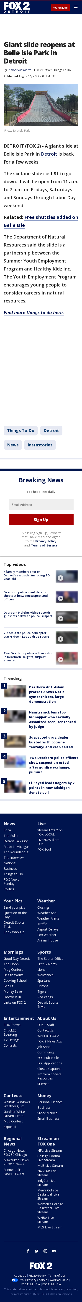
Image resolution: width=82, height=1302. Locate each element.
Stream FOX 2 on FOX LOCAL (50, 832)
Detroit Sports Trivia (14, 924)
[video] (67, 576)
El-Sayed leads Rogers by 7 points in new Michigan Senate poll (51, 788)
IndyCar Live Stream (46, 1182)
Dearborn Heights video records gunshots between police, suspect (28, 614)
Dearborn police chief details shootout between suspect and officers (26, 595)
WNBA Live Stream (45, 1219)
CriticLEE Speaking (10, 1032)
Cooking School (15, 980)
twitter (36, 1251)
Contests (10, 1045)
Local (8, 830)
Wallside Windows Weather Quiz (17, 1104)
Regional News (13, 1141)
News (12, 445)
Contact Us (45, 1030)
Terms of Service (44, 545)
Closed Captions (49, 1068)
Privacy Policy (45, 541)
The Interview (14, 857)
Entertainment (19, 1018)
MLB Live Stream (50, 1165)
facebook (28, 1251)
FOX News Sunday (11, 881)
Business (10, 868)
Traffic (42, 924)
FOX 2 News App (49, 1041)
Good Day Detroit (17, 958)
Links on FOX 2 (15, 1002)
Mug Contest (13, 969)
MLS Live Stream (49, 1227)
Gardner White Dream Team (14, 1113)
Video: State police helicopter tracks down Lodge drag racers (26, 635)
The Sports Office (50, 958)
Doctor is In (12, 997)
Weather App (46, 913)
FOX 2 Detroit (42, 70)
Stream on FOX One (48, 1141)
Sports (44, 952)
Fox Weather (46, 935)
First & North (47, 964)
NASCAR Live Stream (47, 1173)
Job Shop (44, 1047)
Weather (46, 901)
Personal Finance (50, 1102)
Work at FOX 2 (48, 1036)
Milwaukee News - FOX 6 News (16, 1162)
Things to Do (13, 874)
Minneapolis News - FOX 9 (14, 1171)
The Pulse (11, 835)
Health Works (13, 975)
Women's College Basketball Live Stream (50, 1208)
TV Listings (12, 1040)
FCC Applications (49, 1063)
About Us (46, 1018)
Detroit (49, 154)
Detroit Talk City (16, 841)
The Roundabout (16, 852)
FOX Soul (44, 849)
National (10, 863)
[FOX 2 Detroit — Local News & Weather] (17, 7)
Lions (41, 969)
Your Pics (13, 901)
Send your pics (14, 907)
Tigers (41, 991)
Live (41, 823)
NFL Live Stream (49, 1150)
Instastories (40, 445)
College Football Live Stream (49, 1158)
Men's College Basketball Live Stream (48, 1194)
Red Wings (45, 997)
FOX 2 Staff (45, 1025)
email (54, 1251)
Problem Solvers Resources (49, 1076)
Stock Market (47, 1113)
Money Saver (13, 991)
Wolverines (45, 975)
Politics (9, 889)
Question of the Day (15, 915)
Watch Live (60, 7)
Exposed (10, 1126)
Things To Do (62, 70)
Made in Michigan (17, 846)
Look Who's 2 (14, 932)
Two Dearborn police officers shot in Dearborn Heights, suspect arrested (28, 656)
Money (44, 1095)
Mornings (13, 952)
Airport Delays (47, 929)
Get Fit (8, 986)
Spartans (43, 980)
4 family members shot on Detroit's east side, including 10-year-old (27, 575)
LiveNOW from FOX (48, 842)
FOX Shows (12, 1025)
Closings (43, 907)
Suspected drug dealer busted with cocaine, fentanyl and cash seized (51, 742)
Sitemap (43, 1084)
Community (45, 1052)
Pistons (42, 986)
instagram (45, 1251)
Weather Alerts (48, 918)
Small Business (48, 1118)
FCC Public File (48, 1057)
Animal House (47, 940)
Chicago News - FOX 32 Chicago (15, 1152)
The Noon (11, 964)
